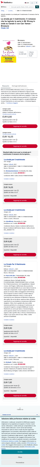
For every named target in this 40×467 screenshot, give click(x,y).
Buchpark (8, 362)
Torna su (20, 409)
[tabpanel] (19, 96)
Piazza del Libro (10, 275)
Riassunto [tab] (5, 86)
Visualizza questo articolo (9, 114)
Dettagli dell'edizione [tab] (19, 86)
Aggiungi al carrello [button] (20, 126)
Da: (22, 53)
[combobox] (22, 6)
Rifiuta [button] (20, 457)
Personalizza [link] (20, 462)
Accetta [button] (20, 452)
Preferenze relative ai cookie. (10, 441)
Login (32, 2)
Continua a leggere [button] (12, 103)
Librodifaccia (9, 221)
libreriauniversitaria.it (12, 171)
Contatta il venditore (9, 179)
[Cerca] (37, 6)
